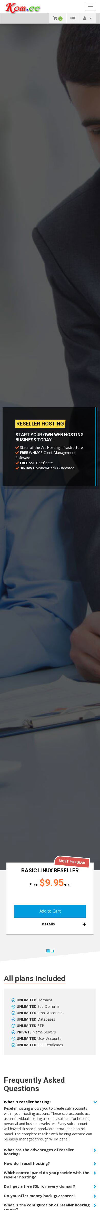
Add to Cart (50, 911)
